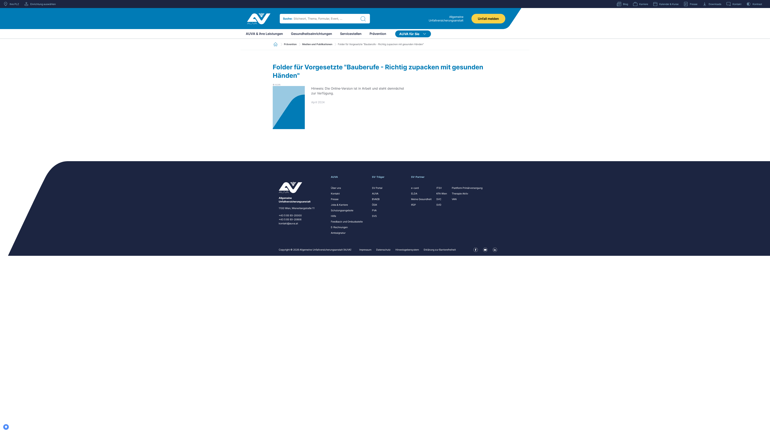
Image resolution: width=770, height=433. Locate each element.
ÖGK (374, 204)
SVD (438, 204)
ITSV (439, 187)
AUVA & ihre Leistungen (264, 34)
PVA (374, 210)
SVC (438, 199)
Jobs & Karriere (339, 204)
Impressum (365, 249)
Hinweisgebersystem (407, 249)
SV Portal (377, 187)
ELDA (414, 193)
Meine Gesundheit (421, 199)
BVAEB (376, 199)
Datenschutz (383, 249)
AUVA (375, 193)
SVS (374, 216)
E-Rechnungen (339, 227)
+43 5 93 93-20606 (290, 219)
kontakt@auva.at (288, 223)
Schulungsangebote (342, 210)
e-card (415, 187)
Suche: (287, 18)
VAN (454, 199)
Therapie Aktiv (460, 193)
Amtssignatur (338, 232)
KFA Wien (441, 193)
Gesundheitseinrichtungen (311, 34)
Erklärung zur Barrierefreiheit (440, 249)
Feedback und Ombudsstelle (347, 221)
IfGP (413, 204)
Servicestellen (351, 34)
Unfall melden (488, 19)
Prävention (378, 34)
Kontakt (335, 193)
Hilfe (333, 216)
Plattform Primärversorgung (467, 187)
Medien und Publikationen (317, 44)
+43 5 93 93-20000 (290, 215)
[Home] (259, 18)
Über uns (336, 187)
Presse (334, 199)
